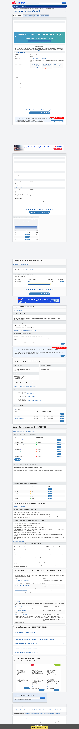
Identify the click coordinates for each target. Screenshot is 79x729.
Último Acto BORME (18, 169)
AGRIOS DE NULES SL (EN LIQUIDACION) (22, 585)
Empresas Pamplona (43, 713)
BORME (49, 706)
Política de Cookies (43, 718)
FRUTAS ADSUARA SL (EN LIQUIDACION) (22, 580)
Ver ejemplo (19, 686)
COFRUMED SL (17, 601)
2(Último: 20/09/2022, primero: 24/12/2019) (35, 400)
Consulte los (39, 284)
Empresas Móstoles (27, 713)
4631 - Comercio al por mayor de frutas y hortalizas (38, 72)
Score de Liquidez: (19, 325)
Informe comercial (17, 706)
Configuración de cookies (50, 718)
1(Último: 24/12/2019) (31, 393)
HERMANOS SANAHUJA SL (19, 620)
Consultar (34, 175)
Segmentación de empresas (27, 706)
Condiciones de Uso (30, 718)
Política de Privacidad (36, 718)
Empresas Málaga (57, 713)
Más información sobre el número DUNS (39, 58)
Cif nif (21, 706)
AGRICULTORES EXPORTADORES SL (21, 594)
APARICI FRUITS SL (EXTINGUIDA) (21, 614)
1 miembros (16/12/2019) (29, 269)
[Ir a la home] (18, 2)
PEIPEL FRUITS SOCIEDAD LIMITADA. (21, 596)
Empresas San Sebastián (50, 713)
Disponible (31, 159)
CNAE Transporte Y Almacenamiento (20, 709)
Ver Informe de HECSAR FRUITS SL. (39, 727)
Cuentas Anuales (53, 706)
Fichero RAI (44, 706)
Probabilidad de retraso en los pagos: (22, 327)
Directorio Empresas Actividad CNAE (25, 8)
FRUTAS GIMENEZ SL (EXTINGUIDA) (21, 590)
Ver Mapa (44, 24)
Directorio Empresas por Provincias (37, 8)
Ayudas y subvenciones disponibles (36, 706)
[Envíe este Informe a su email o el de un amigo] (65, 11)
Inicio (18, 8)
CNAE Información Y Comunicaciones (54, 709)
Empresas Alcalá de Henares (35, 713)
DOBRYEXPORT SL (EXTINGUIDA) (20, 610)
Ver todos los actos (27, 405)
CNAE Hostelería (17, 710)
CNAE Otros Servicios (29, 709)
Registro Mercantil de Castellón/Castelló (36, 79)
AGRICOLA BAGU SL (18, 606)
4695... (31, 58)
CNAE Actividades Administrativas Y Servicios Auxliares (41, 709)
